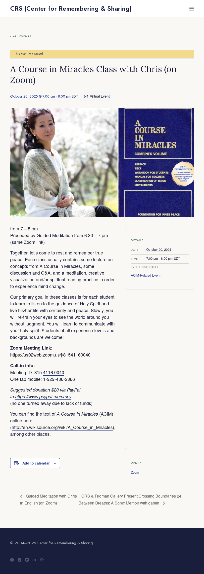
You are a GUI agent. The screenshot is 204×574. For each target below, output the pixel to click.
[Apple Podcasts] (42, 560)
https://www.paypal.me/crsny (43, 396)
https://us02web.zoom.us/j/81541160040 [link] (50, 354)
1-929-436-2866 (59, 379)
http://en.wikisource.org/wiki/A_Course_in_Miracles (62, 427)
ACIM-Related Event (145, 275)
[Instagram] (19, 560)
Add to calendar (36, 463)
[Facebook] (12, 560)
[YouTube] (27, 560)
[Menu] (191, 8)
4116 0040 (53, 372)
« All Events (21, 36)
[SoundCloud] (34, 560)
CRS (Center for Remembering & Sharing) (71, 8)
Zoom (135, 472)
